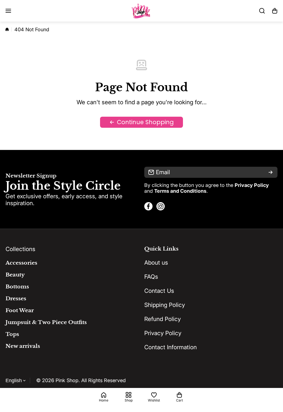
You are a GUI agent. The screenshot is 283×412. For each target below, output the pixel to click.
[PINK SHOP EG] (141, 11)
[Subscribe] (270, 172)
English (14, 380)
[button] (274, 11)
